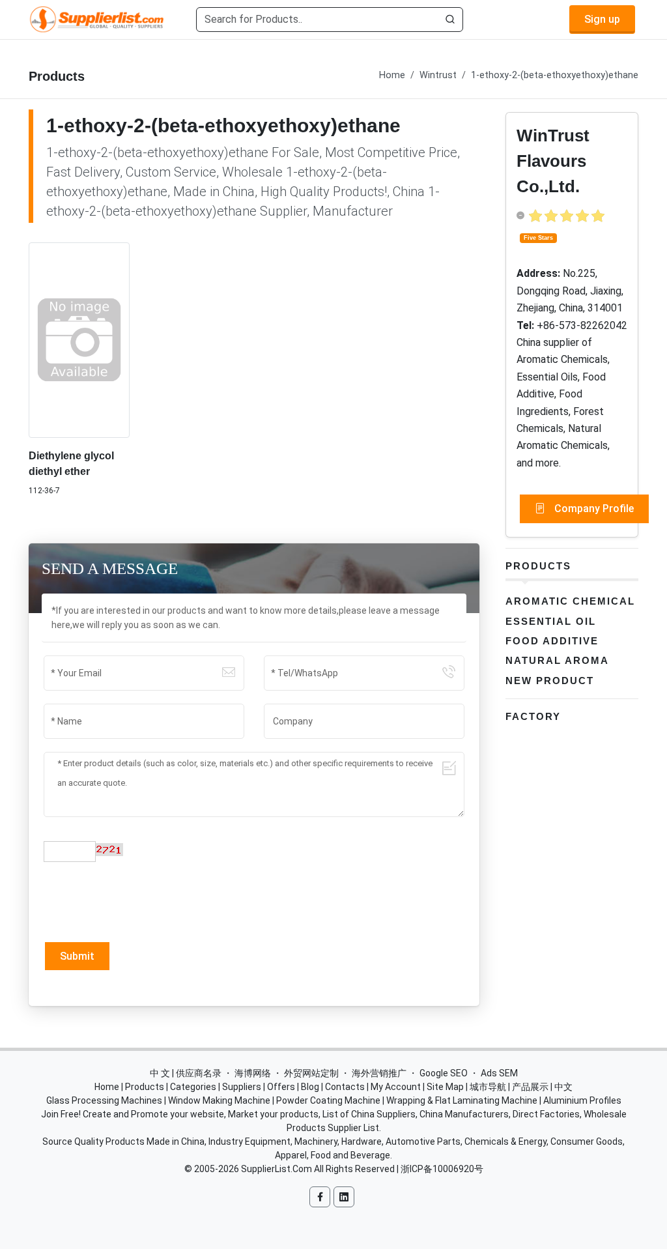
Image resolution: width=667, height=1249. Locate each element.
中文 (563, 1087)
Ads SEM (499, 1073)
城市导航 (488, 1087)
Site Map (445, 1087)
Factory (533, 716)
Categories (193, 1087)
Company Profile (593, 508)
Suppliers (241, 1087)
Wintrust (438, 75)
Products (538, 565)
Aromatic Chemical (570, 601)
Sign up (602, 19)
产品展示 (530, 1087)
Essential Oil (550, 621)
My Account (396, 1087)
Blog (310, 1087)
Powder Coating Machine (328, 1100)
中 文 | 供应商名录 (185, 1073)
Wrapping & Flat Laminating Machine (461, 1100)
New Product (549, 680)
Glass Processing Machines (104, 1100)
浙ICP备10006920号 (442, 1169)
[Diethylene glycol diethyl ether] (79, 340)
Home (392, 75)
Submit (77, 956)
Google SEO (443, 1073)
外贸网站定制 (311, 1073)
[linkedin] (344, 1196)
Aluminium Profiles (582, 1100)
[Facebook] (319, 1196)
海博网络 (252, 1073)
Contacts (345, 1087)
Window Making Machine (219, 1100)
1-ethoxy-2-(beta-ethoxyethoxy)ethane (554, 75)
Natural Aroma (557, 660)
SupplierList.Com (276, 1169)
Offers (281, 1087)
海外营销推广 (379, 1073)
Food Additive (552, 640)
